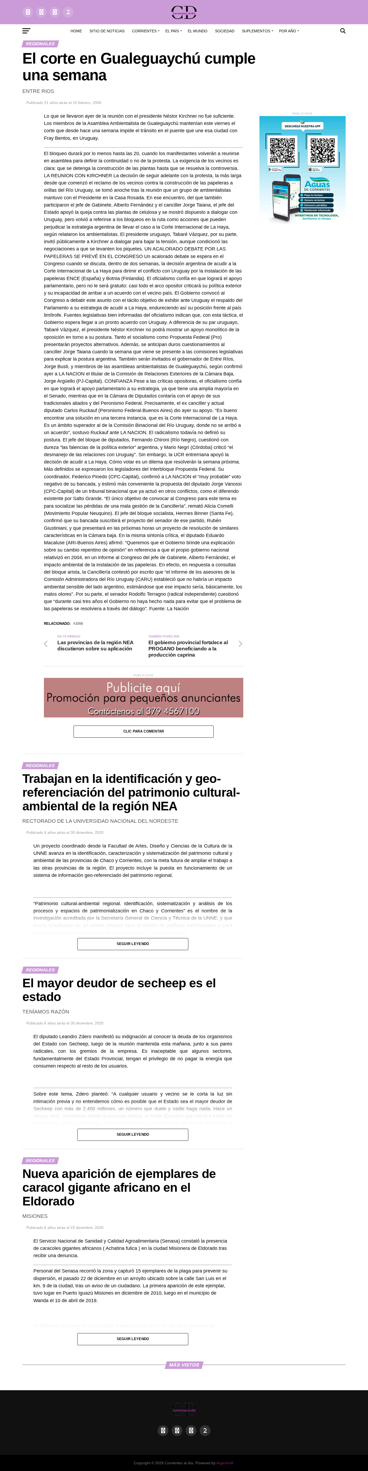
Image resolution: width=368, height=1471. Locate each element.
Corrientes (144, 31)
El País (172, 31)
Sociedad (224, 31)
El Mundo (197, 31)
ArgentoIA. (225, 1463)
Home (76, 31)
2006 (79, 624)
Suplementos (256, 31)
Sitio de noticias (106, 31)
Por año (287, 31)
